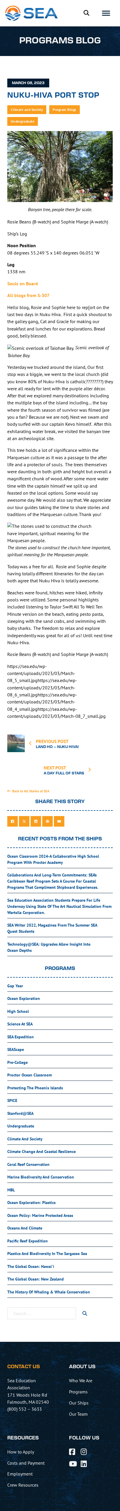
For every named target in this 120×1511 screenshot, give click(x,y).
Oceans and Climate (24, 1228)
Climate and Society (27, 109)
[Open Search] (86, 13)
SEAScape (15, 1049)
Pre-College (17, 1062)
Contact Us (23, 1366)
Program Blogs (64, 109)
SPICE (12, 1100)
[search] (84, 1313)
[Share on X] (24, 821)
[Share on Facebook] (12, 821)
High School (18, 1011)
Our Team (78, 1414)
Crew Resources (22, 1485)
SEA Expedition (20, 1036)
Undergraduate (23, 121)
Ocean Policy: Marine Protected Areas (40, 1215)
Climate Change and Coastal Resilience (41, 1151)
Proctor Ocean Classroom (29, 1075)
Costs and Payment (26, 1463)
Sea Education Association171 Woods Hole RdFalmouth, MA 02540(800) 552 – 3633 (28, 1395)
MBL (11, 1190)
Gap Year (15, 985)
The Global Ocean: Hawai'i (30, 1266)
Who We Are (80, 1380)
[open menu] (106, 13)
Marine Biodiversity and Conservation (40, 1177)
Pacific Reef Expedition (27, 1241)
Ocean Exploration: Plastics (31, 1202)
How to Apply (20, 1452)
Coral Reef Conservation (28, 1164)
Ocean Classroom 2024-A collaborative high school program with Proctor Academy (53, 859)
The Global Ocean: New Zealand (35, 1279)
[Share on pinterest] (47, 821)
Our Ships (79, 1403)
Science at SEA (20, 1024)
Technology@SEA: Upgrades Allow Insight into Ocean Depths (49, 947)
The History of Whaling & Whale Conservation (48, 1292)
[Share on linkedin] (36, 821)
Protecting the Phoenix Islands (35, 1088)
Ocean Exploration (23, 998)
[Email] (59, 821)
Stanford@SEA (20, 1113)
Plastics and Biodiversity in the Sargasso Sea (47, 1253)
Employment (20, 1474)
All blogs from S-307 (28, 295)
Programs (78, 1392)
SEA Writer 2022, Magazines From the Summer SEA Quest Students (52, 928)
